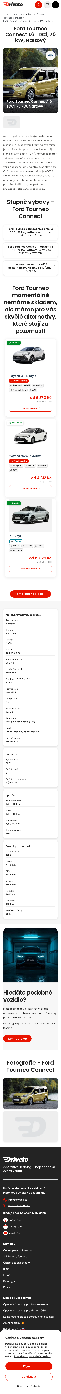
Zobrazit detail (29, 408)
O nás (6, 1275)
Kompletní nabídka (29, 594)
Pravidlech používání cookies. (32, 1356)
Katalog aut (10, 1281)
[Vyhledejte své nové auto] (38, 4)
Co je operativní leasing (17, 1250)
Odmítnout (28, 1377)
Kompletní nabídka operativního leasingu (28, 1316)
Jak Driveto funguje (15, 1256)
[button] (55, 4)
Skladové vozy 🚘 (14, 1329)
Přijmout (28, 1366)
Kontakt (8, 1287)
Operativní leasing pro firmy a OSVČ (25, 1310)
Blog (6, 1269)
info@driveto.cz (17, 1199)
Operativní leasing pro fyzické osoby (25, 1304)
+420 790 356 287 (19, 1205)
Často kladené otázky (16, 1262)
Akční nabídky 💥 (13, 1323)
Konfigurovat (17, 1038)
